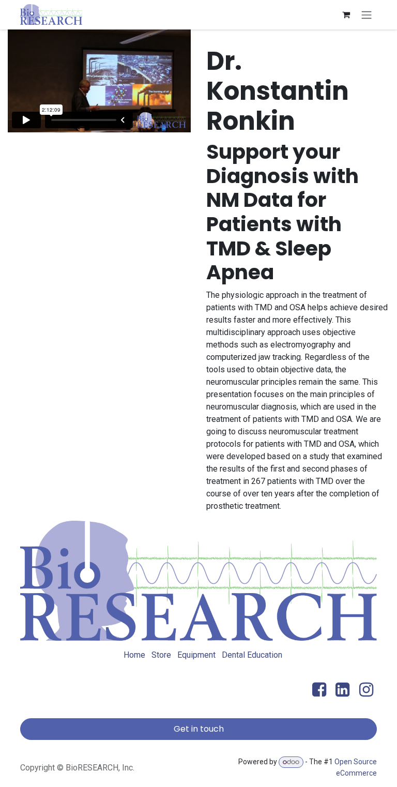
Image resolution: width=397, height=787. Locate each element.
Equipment (196, 655)
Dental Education (252, 655)
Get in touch (199, 729)
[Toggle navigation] (366, 14)
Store (161, 655)
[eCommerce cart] (345, 14)
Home (134, 655)
